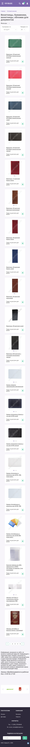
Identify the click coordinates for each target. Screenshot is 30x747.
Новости (18, 716)
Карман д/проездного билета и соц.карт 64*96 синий (14, 415)
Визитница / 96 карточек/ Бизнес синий (13, 267)
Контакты (18, 714)
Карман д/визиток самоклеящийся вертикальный (14, 385)
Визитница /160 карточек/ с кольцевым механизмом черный (13, 355)
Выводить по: (24, 26)
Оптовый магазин (12, 11)
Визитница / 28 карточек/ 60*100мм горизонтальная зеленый (13, 56)
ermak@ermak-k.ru (18, 727)
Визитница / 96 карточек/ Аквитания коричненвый (13, 209)
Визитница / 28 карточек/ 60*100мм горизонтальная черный (13, 149)
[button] (5, 23)
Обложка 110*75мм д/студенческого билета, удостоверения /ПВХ (12, 599)
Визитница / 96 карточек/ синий (14, 326)
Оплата (3, 714)
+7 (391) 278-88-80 (16, 724)
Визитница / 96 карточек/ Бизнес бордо (13, 238)
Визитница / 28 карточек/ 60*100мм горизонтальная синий (13, 118)
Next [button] (27, 689)
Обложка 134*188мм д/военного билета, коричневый (14, 629)
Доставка (3, 716)
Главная (3, 11)
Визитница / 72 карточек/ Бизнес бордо (13, 179)
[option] (10, 689)
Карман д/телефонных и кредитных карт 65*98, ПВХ (13, 505)
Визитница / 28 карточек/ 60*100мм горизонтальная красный (13, 87)
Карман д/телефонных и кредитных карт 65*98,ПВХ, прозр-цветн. (13, 535)
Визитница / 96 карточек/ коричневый (13, 297)
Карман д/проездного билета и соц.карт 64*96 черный (14, 444)
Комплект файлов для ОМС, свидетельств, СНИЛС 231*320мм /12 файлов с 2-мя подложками (14, 567)
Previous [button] (3, 689)
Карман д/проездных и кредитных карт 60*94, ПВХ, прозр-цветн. (13, 475)
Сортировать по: (6, 26)
